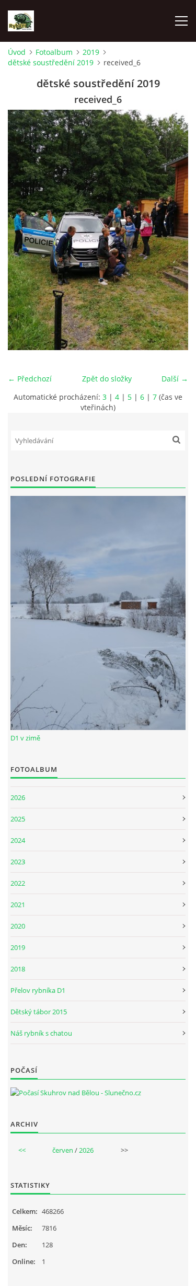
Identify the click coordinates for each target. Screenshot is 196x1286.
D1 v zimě (25, 738)
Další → (175, 379)
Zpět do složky (107, 379)
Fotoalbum (54, 52)
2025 (17, 819)
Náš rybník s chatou (41, 1033)
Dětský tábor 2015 (38, 1011)
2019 (91, 52)
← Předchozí (30, 379)
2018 (17, 969)
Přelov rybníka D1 (37, 990)
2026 (17, 797)
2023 (17, 861)
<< (22, 1150)
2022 (17, 883)
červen (62, 1150)
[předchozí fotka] (25, 230)
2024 (17, 840)
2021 (17, 904)
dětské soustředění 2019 (51, 62)
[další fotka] (171, 230)
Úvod (17, 52)
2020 (17, 926)
